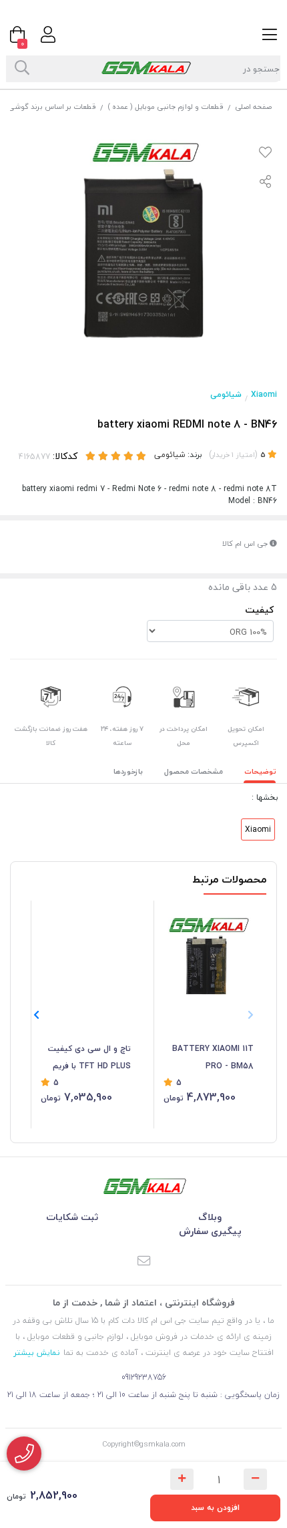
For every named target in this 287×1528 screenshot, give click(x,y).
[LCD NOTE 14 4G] (85, 952)
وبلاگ (210, 1217)
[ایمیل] (143, 1262)
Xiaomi (264, 395)
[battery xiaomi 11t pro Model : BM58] (208, 952)
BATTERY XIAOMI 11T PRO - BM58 (213, 1057)
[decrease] (255, 1479)
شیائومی (226, 395)
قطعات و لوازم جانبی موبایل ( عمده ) (165, 106)
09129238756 (143, 1377)
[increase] (182, 1479)
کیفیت (259, 609)
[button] (36, 1015)
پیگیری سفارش (210, 1231)
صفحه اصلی (253, 106)
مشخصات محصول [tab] (193, 771)
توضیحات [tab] (260, 771)
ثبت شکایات (72, 1217)
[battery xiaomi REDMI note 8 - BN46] (143, 1186)
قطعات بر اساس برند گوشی (52, 106)
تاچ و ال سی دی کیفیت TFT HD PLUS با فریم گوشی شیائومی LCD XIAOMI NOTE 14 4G (89, 1058)
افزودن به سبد (215, 1508)
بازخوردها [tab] (128, 771)
